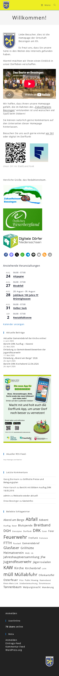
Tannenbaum (12, 587)
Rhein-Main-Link (10, 583)
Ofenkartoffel (46, 575)
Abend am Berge (13, 520)
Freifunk (33, 537)
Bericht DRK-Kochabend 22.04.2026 (21, 363)
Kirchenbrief (33, 568)
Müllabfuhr (25, 574)
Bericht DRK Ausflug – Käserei (18, 343)
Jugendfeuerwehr (17, 562)
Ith (32, 553)
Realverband (45, 580)
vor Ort (50, 133)
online (14, 626)
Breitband (42, 525)
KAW (8, 567)
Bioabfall (18, 285)
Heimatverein (13, 553)
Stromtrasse (45, 583)
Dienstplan (17, 531)
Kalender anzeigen (13, 324)
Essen (44, 531)
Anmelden (11, 613)
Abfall (32, 519)
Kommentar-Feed (15, 646)
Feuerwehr (15, 537)
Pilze (21, 580)
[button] (6, 255)
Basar (14, 526)
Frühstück (43, 538)
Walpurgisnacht (32, 587)
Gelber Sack (20, 308)
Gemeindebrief (30, 543)
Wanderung (48, 587)
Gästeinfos (27, 500)
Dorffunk (27, 531)
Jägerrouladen (42, 562)
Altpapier (18, 276)
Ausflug (7, 525)
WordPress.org (14, 649)
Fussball (17, 543)
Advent (43, 520)
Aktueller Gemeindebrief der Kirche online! (24, 338)
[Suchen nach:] (53, 5)
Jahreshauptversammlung (21, 557)
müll (8, 574)
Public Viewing (31, 580)
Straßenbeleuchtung (28, 583)
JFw (43, 557)
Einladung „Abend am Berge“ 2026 (20, 358)
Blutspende (25, 525)
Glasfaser (11, 547)
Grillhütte (27, 548)
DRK (37, 530)
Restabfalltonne (22, 317)
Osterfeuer (10, 580)
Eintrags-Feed (13, 643)
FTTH (7, 543)
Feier (51, 531)
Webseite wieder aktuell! (25, 495)
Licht (44, 568)
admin (6, 495)
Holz (27, 553)
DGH (7, 530)
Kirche (19, 568)
